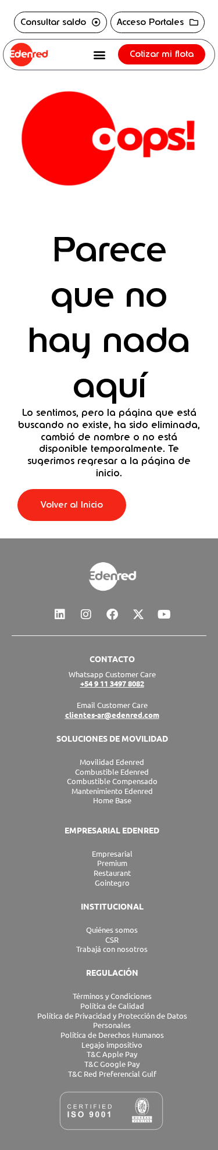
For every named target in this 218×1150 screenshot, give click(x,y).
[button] (99, 54)
